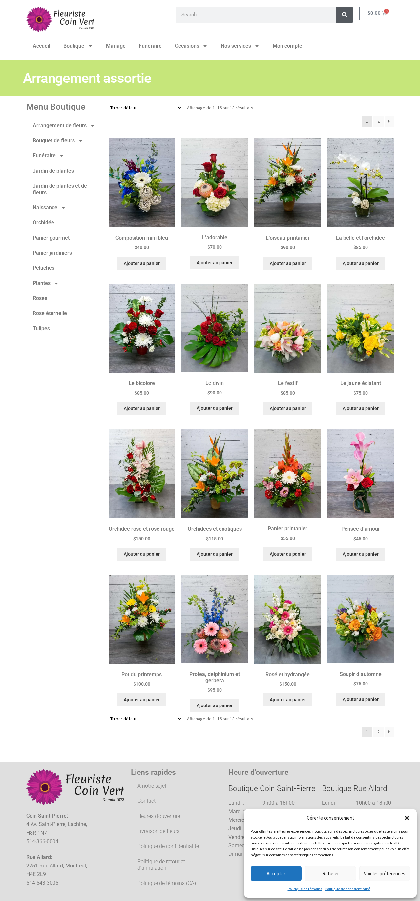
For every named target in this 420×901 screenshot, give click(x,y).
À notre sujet (151, 786)
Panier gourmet (51, 238)
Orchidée (43, 222)
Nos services (236, 46)
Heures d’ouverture (158, 816)
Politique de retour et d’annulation (161, 864)
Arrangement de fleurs (60, 125)
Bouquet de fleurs (54, 140)
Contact (146, 801)
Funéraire (150, 46)
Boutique (73, 46)
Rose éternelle (50, 313)
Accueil (41, 46)
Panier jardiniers (52, 253)
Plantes (42, 283)
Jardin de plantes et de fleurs (60, 189)
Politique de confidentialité (347, 888)
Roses (40, 298)
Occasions (187, 46)
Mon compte (287, 46)
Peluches (43, 268)
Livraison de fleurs (158, 831)
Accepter (276, 873)
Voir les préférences (384, 873)
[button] (407, 818)
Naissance (45, 207)
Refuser (330, 873)
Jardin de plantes (53, 171)
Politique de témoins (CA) (166, 883)
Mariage (116, 46)
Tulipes (41, 328)
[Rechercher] (344, 15)
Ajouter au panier (142, 263)
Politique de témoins (305, 888)
